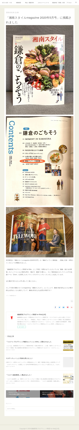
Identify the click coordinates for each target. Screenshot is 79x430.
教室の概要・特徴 (7, 2)
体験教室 (18, 2)
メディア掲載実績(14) (11, 295)
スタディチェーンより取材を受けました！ (19, 358)
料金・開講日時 (29, 2)
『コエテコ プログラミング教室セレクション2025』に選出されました (28, 342)
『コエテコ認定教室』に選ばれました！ (19, 375)
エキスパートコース (43, 2)
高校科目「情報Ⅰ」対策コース (58, 2)
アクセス (69, 2)
